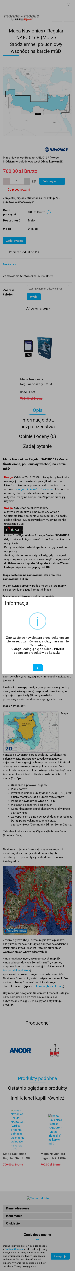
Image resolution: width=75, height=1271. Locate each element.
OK (38, 668)
